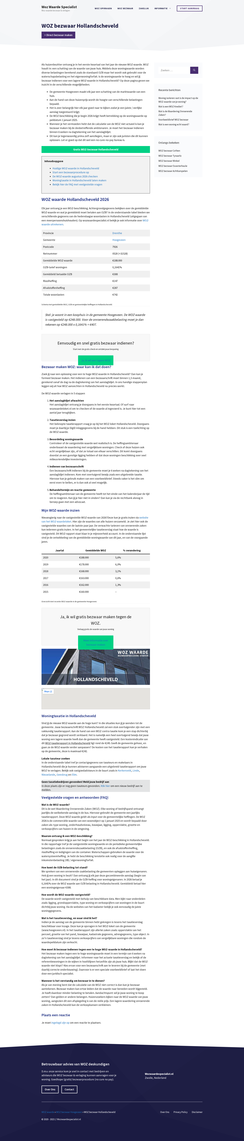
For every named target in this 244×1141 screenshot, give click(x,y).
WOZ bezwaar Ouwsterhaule (172, 165)
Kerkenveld (124, 770)
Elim (74, 774)
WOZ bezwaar (125, 8)
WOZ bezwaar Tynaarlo (169, 155)
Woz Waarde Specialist (59, 7)
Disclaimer (197, 1112)
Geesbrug (62, 774)
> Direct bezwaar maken (58, 35)
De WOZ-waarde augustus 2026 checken (75, 176)
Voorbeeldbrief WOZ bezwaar (173, 119)
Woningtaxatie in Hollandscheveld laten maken (79, 180)
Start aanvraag (189, 8)
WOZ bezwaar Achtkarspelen (173, 171)
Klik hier (106, 786)
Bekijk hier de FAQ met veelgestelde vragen (77, 184)
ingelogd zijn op (60, 1022)
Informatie (161, 8)
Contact (69, 1089)
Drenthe (117, 233)
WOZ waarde (48, 1112)
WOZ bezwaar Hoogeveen (69, 1112)
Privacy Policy (181, 1112)
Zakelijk (144, 8)
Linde (136, 770)
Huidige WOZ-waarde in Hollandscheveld (76, 168)
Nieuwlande (48, 774)
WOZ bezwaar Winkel (169, 160)
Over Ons (50, 1089)
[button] (96, 149)
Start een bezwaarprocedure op (71, 172)
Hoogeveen (119, 240)
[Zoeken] (194, 70)
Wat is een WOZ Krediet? (170, 106)
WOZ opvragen (103, 8)
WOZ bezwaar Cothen (169, 150)
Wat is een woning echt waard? (173, 124)
